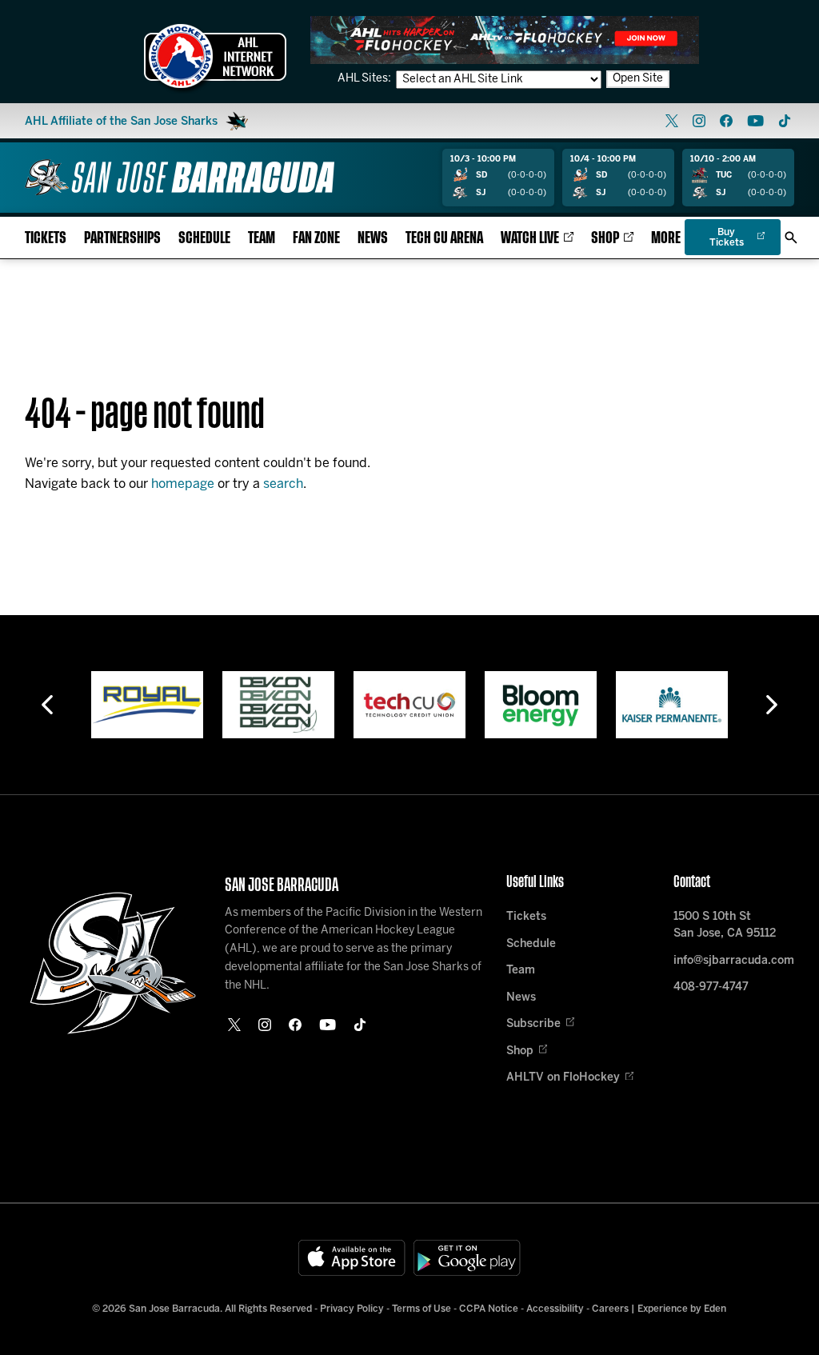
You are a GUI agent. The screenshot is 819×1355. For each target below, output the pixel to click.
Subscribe (533, 1024)
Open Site (638, 79)
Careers (610, 1309)
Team (261, 238)
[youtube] (755, 120)
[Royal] (147, 704)
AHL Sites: (366, 79)
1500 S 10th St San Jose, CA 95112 (724, 925)
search (283, 484)
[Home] (179, 177)
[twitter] (671, 120)
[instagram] (699, 120)
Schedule (204, 238)
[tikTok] (784, 120)
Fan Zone (316, 238)
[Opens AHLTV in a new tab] (504, 40)
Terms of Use (421, 1309)
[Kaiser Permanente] (672, 704)
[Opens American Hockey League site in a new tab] (215, 56)
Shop (605, 238)
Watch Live (530, 238)
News (373, 238)
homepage (182, 484)
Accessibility (555, 1309)
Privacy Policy (352, 1309)
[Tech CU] (409, 704)
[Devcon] (278, 704)
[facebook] (726, 120)
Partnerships (122, 238)
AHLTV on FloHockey (563, 1078)
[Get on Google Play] (467, 1258)
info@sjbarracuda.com (733, 961)
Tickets (45, 238)
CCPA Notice (488, 1309)
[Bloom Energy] (541, 704)
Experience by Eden (681, 1309)
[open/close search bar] (791, 237)
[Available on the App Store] (352, 1258)
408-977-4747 (711, 987)
